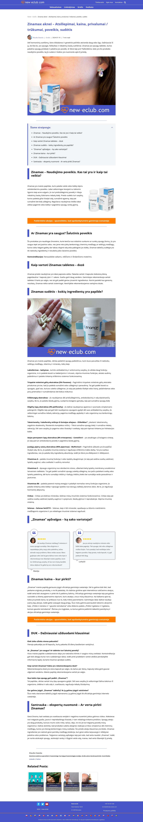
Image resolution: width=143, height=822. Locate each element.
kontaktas (119, 2)
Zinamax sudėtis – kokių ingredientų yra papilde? (53, 145)
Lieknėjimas (69, 7)
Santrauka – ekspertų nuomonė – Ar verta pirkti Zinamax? (56, 161)
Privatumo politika (109, 811)
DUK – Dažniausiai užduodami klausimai (49, 157)
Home (29, 17)
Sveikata (89, 7)
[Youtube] (46, 804)
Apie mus (109, 2)
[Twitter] (42, 804)
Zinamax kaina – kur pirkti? (44, 153)
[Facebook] (38, 804)
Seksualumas (55, 7)
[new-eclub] (32, 2)
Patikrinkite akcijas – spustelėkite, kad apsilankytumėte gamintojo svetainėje (71, 220)
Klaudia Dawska (38, 38)
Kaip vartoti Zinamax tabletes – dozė (48, 141)
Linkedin (32, 759)
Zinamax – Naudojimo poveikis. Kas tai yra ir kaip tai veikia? (57, 133)
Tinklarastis (99, 2)
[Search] (125, 2)
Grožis (80, 7)
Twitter (38, 759)
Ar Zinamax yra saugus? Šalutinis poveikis (50, 137)
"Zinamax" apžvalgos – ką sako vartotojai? (50, 149)
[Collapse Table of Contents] (112, 127)
